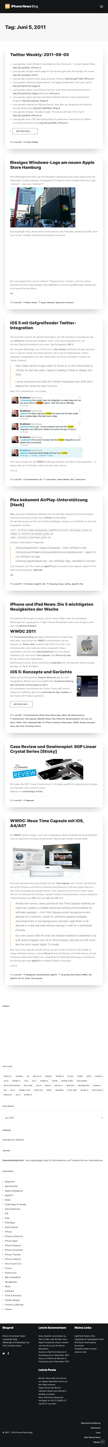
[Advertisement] (54, 1037)
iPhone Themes (13, 1254)
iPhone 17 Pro (24, 1090)
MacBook (59, 1090)
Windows (51, 302)
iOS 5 (70, 344)
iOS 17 (34, 1081)
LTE (43, 722)
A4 (48, 898)
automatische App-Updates (55, 692)
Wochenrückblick (27, 626)
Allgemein (30, 800)
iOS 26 (38, 1086)
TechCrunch (80, 479)
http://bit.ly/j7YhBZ (74, 78)
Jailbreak (37, 570)
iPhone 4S (61, 719)
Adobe (80, 1076)
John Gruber (59, 349)
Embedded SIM (34, 722)
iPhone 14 (97, 1086)
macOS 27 (59, 1086)
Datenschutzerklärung (90, 1423)
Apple (35, 86)
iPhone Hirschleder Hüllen (14, 1336)
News (8, 1286)
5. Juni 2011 (17, 142)
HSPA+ (19, 722)
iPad (56, 108)
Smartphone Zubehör (13, 1139)
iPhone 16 (28, 1095)
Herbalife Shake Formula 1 (86, 1349)
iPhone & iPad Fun (14, 1236)
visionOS (19, 1076)
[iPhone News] (21, 6)
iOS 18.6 (71, 1076)
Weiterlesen (23, 131)
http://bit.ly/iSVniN (22, 86)
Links (98, 1432)
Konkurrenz (10, 1272)
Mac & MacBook (13, 1277)
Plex (12, 514)
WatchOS (70, 1086)
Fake (54, 719)
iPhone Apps (55, 715)
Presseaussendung (23, 637)
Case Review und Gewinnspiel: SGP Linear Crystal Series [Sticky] (53, 749)
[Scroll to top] (102, 1441)
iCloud (48, 719)
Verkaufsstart (18, 719)
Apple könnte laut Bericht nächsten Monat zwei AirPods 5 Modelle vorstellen (53, 1391)
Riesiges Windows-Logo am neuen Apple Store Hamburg (52, 165)
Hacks (61, 584)
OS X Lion (84, 719)
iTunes (8, 1268)
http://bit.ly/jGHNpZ (42, 108)
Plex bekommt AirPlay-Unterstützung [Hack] (49, 502)
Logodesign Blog (10, 1339)
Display (83, 722)
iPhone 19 (60, 1076)
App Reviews (11, 1186)
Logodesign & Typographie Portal (89, 1339)
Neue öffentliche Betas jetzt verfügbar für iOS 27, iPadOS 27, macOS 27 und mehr (52, 1400)
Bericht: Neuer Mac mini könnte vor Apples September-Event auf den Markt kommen (53, 1381)
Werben (97, 1442)
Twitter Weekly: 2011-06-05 (39, 54)
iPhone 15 (44, 1081)
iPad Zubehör (11, 1227)
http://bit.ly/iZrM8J (48, 123)
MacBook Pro (83, 1086)
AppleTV (48, 566)
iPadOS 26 (8, 1095)
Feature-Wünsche (47, 677)
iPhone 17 (99, 1076)
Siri (5, 1090)
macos (48, 1086)
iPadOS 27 (8, 1076)
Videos (34, 302)
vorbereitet (55, 662)
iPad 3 (12, 722)
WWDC (40, 461)
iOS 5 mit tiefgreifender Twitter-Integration (43, 325)
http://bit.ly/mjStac (22, 75)
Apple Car (38, 1090)
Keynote (57, 722)
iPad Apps (10, 1222)
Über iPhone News (92, 1437)
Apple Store (60, 302)
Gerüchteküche (32, 479)
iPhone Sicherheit (14, 1250)
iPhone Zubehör (13, 1259)
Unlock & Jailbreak (14, 1304)
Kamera (38, 726)
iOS (34, 75)
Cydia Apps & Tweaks (15, 1204)
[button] (101, 6)
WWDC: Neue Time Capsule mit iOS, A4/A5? (47, 823)
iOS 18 (6, 1081)
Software (29, 584)
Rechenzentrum (45, 651)
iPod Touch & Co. (13, 1263)
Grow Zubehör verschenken (51, 1336)
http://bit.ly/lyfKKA (22, 115)
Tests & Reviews (13, 1295)
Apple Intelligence (12, 1086)
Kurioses (70, 302)
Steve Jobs (28, 644)
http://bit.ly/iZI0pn (21, 67)
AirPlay (47, 517)
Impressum (95, 1428)
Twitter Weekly (32, 142)
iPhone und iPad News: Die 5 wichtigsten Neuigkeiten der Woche (51, 607)
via (11, 293)
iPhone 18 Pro (67, 1081)
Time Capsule (43, 655)
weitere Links (80, 1352)
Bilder (28, 302)
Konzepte (91, 722)
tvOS (26, 1081)
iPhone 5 (19, 340)
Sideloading (82, 1081)
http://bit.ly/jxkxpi (30, 100)
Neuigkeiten (31, 975)
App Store (28, 1086)
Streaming (53, 584)
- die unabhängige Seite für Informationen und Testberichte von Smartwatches (53, 1160)
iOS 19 (18, 1095)
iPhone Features (78, 715)
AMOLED (40, 719)
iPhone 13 (16, 1081)
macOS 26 (37, 1076)
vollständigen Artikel (32, 791)
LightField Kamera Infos (85, 1336)
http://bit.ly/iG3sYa (22, 93)
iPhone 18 (84, 1090)
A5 (90, 719)
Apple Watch (97, 1090)
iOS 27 (12, 1090)
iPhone (35, 67)
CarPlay (48, 1076)
